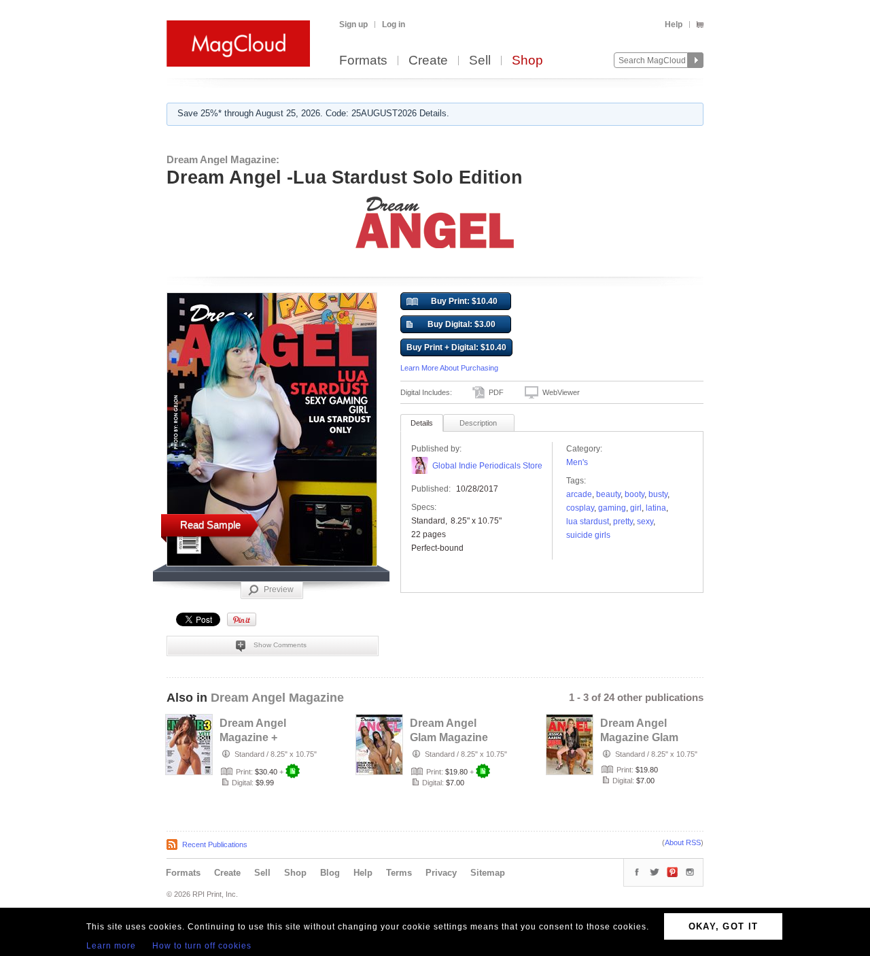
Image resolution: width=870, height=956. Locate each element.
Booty (634, 494)
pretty (623, 521)
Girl (636, 508)
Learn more (111, 946)
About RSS (683, 842)
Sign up (353, 24)
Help (673, 24)
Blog (330, 873)
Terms (399, 873)
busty (657, 494)
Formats (363, 60)
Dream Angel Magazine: (223, 159)
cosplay (580, 508)
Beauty (608, 494)
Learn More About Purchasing (449, 368)
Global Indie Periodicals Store (487, 466)
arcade (579, 494)
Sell (480, 60)
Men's (577, 462)
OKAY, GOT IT (724, 926)
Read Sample (210, 524)
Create (428, 60)
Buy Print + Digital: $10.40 (456, 347)
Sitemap (487, 873)
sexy (645, 521)
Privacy (441, 873)
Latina (656, 508)
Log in (393, 24)
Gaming (612, 508)
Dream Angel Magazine (277, 697)
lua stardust (587, 521)
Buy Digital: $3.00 (461, 324)
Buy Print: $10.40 (464, 301)
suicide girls (588, 535)
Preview (279, 589)
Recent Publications (214, 844)
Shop (527, 60)
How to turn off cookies (201, 946)
